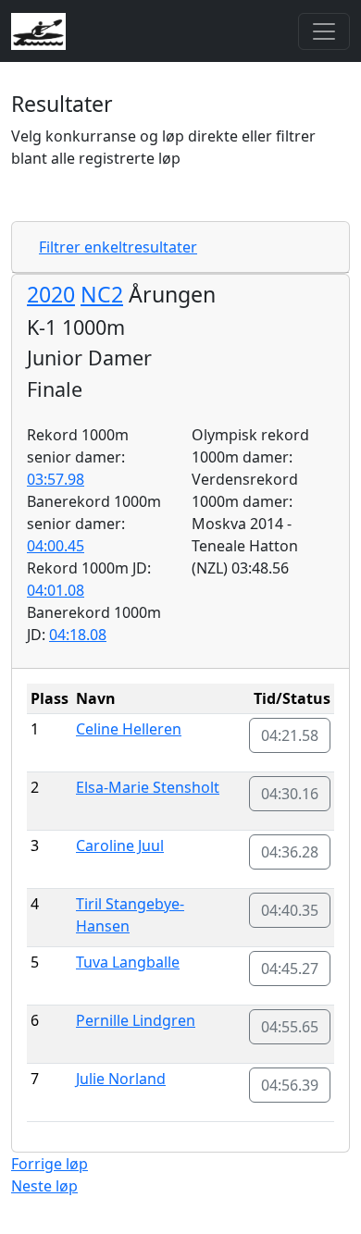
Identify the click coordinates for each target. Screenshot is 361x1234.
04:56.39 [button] (289, 1085)
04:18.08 (77, 634)
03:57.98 (55, 479)
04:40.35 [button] (289, 910)
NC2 (102, 294)
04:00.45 (55, 546)
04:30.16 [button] (289, 794)
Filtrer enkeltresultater (118, 247)
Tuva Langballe (128, 962)
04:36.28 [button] (289, 852)
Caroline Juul (120, 845)
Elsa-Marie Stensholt (147, 787)
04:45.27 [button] (289, 968)
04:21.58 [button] (289, 735)
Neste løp (44, 1186)
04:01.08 (55, 590)
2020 (51, 294)
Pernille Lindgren (135, 1020)
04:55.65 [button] (289, 1027)
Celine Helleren (128, 729)
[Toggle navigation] (324, 31)
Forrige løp (49, 1164)
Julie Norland (121, 1078)
